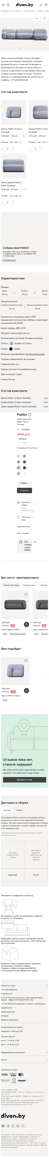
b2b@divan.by (6, 1008)
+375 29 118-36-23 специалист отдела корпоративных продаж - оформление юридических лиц (22, 999)
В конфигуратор (9, 260)
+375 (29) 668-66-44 (9, 990)
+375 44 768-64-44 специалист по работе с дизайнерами (23, 1004)
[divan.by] (24, 5)
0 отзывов (25, 429)
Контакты (4, 1016)
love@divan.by (6, 994)
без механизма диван (35, 354)
